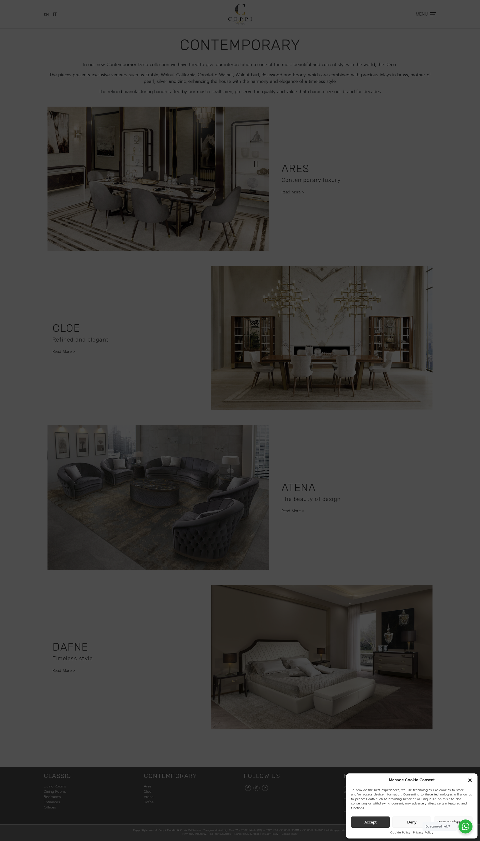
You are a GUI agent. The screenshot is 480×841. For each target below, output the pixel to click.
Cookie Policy (400, 832)
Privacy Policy (423, 832)
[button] (470, 779)
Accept (370, 822)
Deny (411, 822)
